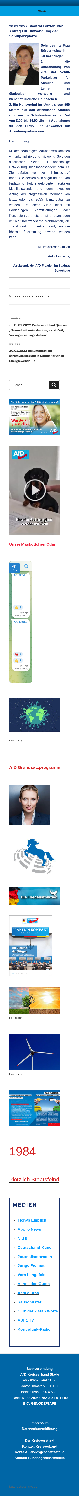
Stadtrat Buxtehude (32, 296)
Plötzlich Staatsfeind (34, 1180)
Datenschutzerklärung (39, 1429)
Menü (42, 11)
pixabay (18, 740)
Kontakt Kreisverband (39, 1446)
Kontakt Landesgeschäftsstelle (39, 1452)
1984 (22, 1151)
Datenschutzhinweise (23, 1486)
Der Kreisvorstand (39, 1440)
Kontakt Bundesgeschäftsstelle (40, 1458)
